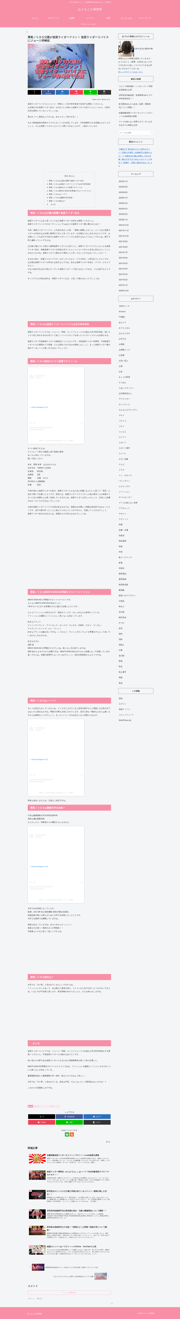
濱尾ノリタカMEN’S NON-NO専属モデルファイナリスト (70, 190)
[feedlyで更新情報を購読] (67, 1134)
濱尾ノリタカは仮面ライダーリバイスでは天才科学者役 (70, 184)
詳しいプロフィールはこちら (130, 71)
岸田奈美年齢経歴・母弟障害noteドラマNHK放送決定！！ (135, 97)
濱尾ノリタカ (56, 1106)
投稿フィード (124, 709)
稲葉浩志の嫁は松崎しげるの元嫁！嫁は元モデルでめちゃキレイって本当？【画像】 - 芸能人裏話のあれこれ (135, 159)
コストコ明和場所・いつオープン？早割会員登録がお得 (135, 88)
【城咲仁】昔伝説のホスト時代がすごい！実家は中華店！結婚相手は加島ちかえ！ (135, 152)
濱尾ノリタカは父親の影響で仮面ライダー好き (66, 180)
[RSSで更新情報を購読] (72, 1134)
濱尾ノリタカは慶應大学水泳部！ (61, 197)
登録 (120, 698)
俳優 (31, 1106)
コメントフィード (126, 714)
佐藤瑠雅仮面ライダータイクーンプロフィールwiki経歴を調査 (135, 114)
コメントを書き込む (69, 1292)
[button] (104, 92)
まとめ (62, 204)
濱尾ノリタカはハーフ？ (58, 194)
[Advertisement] (69, 148)
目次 (66, 176)
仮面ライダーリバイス (42, 1106)
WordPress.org (125, 720)
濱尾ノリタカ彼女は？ (57, 201)
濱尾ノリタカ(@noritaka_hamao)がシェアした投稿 (56, 440)
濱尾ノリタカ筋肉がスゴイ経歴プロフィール (65, 187)
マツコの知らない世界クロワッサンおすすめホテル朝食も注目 (135, 123)
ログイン (122, 703)
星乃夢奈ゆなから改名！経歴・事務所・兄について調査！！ (135, 105)
